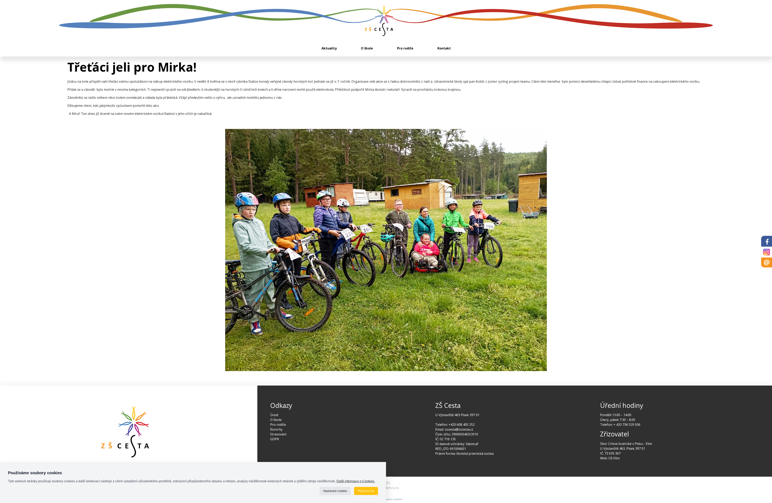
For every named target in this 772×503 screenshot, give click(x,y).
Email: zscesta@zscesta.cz (454, 429)
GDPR (274, 439)
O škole (367, 48)
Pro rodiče (405, 48)
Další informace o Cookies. (356, 481)
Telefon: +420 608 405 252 (455, 424)
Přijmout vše (366, 491)
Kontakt (444, 48)
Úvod (274, 415)
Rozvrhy (276, 429)
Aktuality (329, 48)
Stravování (278, 434)
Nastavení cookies (335, 491)
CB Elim (614, 458)
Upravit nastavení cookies (386, 499)
